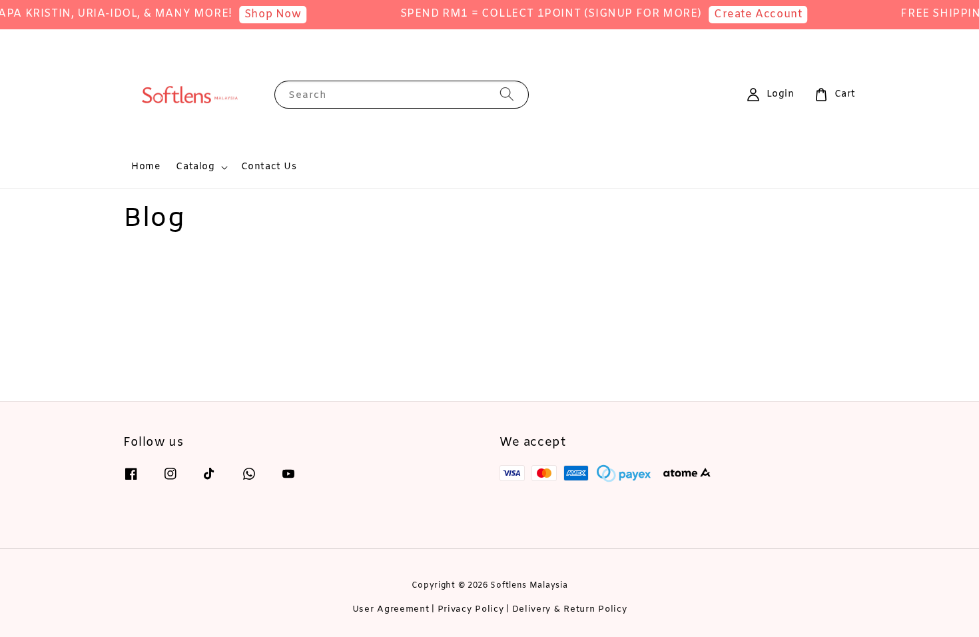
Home (145, 167)
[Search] (507, 94)
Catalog (195, 167)
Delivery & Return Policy (569, 609)
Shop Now (267, 14)
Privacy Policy (471, 609)
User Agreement (391, 609)
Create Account (752, 14)
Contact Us (269, 167)
